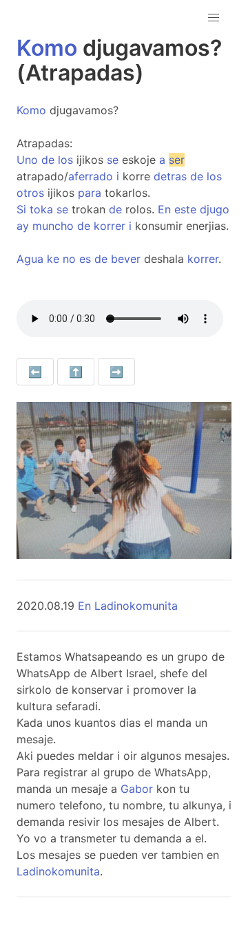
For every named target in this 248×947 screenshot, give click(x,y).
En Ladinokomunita (128, 606)
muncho (53, 226)
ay (23, 226)
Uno (27, 160)
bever (126, 259)
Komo (47, 47)
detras (170, 176)
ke (53, 259)
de (47, 160)
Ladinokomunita (58, 871)
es (85, 259)
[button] (213, 18)
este (185, 209)
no (69, 259)
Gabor (137, 789)
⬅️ (35, 372)
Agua (30, 259)
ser (177, 160)
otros (30, 193)
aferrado (90, 176)
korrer (109, 226)
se (112, 160)
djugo (214, 209)
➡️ (116, 372)
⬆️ (76, 372)
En (164, 209)
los (65, 160)
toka (41, 209)
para (89, 193)
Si (21, 209)
